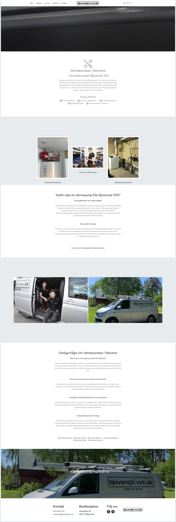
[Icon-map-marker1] (130, 3)
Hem (31, 3)
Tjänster (39, 3)
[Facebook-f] (108, 511)
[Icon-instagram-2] (127, 3)
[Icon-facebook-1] (124, 3)
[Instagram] (113, 511)
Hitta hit (55, 3)
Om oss (47, 3)
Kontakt (63, 3)
